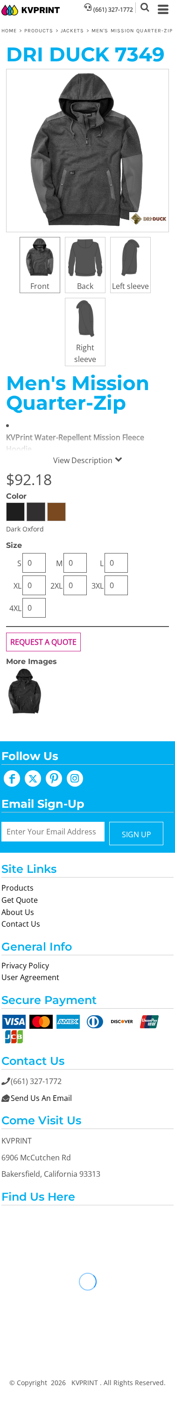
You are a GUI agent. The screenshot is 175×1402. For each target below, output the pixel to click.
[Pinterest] (54, 778)
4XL (15, 608)
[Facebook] (12, 778)
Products (39, 31)
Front (39, 286)
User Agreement (30, 977)
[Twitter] (33, 778)
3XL (97, 586)
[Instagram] (75, 778)
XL (17, 586)
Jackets (72, 31)
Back (85, 286)
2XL (56, 586)
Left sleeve (130, 286)
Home (9, 31)
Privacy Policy (25, 965)
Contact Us (20, 924)
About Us (17, 912)
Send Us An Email (41, 1098)
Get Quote (19, 900)
